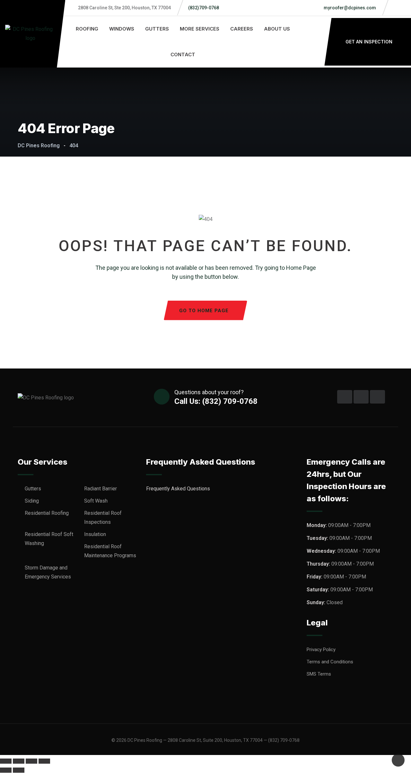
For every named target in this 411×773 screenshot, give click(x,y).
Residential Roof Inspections (103, 517)
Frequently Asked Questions (178, 489)
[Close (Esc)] (44, 761)
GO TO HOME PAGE (204, 311)
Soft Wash (96, 501)
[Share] (31, 761)
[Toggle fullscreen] (18, 761)
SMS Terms (319, 674)
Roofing (87, 29)
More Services (199, 29)
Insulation (95, 534)
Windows (121, 29)
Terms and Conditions (330, 662)
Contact (183, 54)
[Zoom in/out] (6, 761)
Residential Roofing (47, 513)
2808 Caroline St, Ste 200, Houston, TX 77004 (124, 7)
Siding (32, 501)
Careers (241, 29)
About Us (277, 29)
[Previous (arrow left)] (6, 770)
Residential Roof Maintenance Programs (110, 551)
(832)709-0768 (203, 7)
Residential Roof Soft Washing (49, 538)
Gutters (157, 29)
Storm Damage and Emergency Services (48, 572)
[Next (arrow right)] (18, 770)
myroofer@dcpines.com (349, 7)
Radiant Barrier (100, 489)
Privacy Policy (321, 649)
